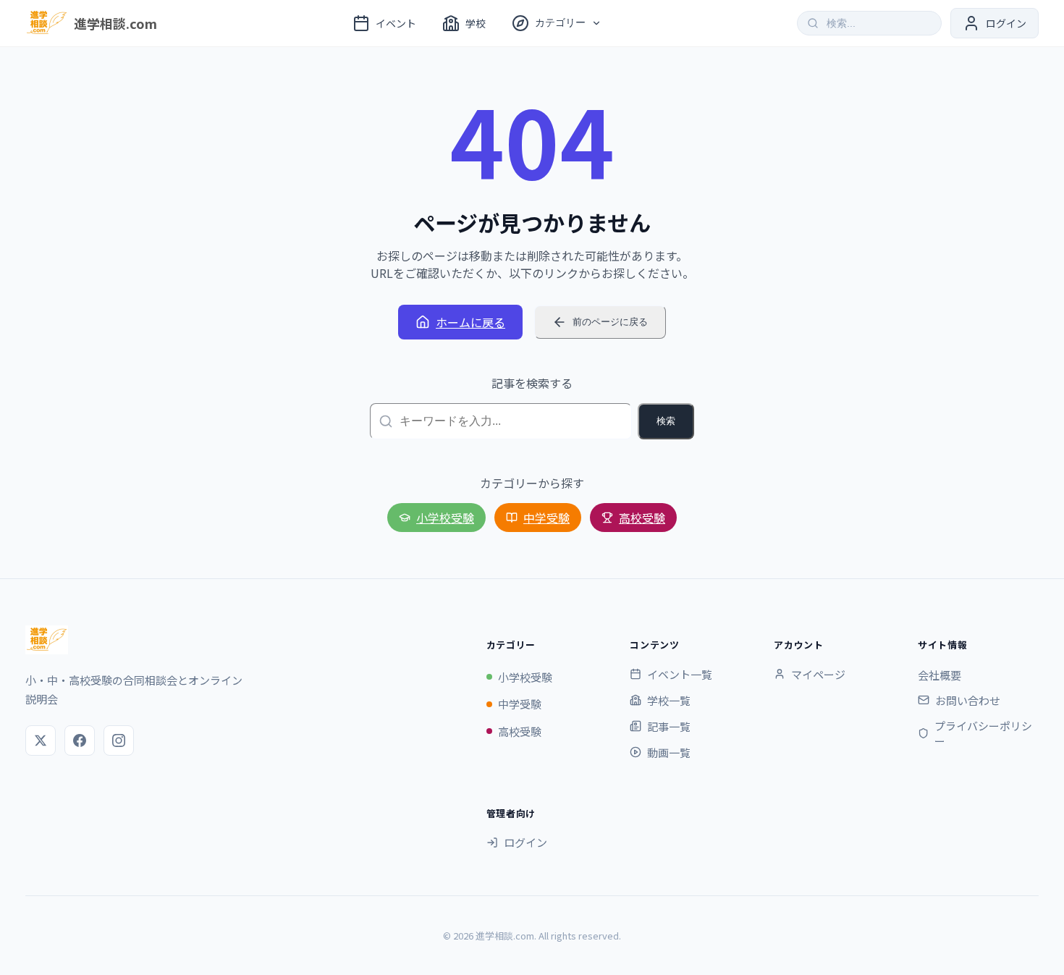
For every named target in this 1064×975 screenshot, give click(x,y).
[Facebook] (79, 740)
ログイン (525, 842)
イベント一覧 (679, 674)
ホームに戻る (470, 322)
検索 (665, 420)
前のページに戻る (610, 321)
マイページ (818, 674)
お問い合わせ (967, 700)
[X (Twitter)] (40, 740)
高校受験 (642, 517)
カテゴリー (560, 22)
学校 (475, 23)
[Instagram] (119, 740)
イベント (396, 23)
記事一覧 (669, 726)
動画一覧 (669, 752)
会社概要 (939, 675)
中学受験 (546, 517)
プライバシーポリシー (983, 733)
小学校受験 (445, 517)
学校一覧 (669, 700)
